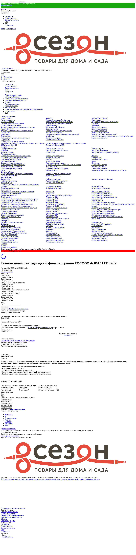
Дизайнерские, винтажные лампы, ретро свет (17, 192)
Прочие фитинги (7, 129)
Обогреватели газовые (54, 149)
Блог (6, 22)
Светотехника (10, 111)
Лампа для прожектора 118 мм (102, 213)
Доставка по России (8, 429)
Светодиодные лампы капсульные (104, 197)
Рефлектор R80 (52, 202)
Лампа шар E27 (52, 215)
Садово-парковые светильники (12, 215)
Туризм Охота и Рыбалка (10, 236)
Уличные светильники (9, 213)
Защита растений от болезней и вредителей (62, 134)
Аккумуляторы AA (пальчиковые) (13, 231)
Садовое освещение (99, 131)
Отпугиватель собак (53, 186)
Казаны (49, 159)
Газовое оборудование (9, 242)
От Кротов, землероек (54, 188)
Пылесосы (95, 163)
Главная (4, 244)
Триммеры (95, 125)
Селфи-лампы (6, 197)
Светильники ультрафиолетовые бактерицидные (19, 208)
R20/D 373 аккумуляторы (10, 229)
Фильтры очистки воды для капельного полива (18, 127)
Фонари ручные (52, 233)
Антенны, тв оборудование (101, 224)
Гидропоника (5, 140)
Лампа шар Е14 (52, 217)
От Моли (4, 186)
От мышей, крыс (97, 186)
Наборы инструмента (9, 181)
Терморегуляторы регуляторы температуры (17, 174)
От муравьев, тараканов (10, 188)
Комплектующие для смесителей (13, 165)
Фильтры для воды (98, 166)
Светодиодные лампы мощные (57, 218)
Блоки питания (96, 226)
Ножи (93, 161)
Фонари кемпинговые (54, 238)
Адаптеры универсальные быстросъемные (17, 131)
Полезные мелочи (7, 240)
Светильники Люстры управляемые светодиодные (19, 199)
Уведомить (5, 309)
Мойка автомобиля (53, 179)
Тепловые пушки (97, 149)
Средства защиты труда (55, 224)
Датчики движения (53, 175)
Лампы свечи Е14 (52, 210)
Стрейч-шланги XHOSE (55, 140)
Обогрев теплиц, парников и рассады (105, 152)
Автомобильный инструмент (56, 181)
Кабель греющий (7, 152)
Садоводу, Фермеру (12, 97)
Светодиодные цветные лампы (103, 215)
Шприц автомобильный (54, 183)
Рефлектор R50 (52, 199)
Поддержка (9, 25)
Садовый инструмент (99, 118)
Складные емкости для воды (15, 100)
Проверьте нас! (6, 5)
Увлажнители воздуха (99, 159)
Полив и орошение (8, 120)
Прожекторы (96, 218)
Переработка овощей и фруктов (58, 120)
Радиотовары (96, 222)
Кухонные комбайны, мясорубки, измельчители (63, 165)
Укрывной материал (53, 138)
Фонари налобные (53, 235)
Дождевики (50, 229)
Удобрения (50, 136)
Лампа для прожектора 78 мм (102, 211)
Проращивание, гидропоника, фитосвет (15, 138)
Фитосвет (49, 118)
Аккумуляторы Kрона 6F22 (11, 227)
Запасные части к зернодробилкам (59, 131)
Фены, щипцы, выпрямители (102, 233)
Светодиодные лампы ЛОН (11, 217)
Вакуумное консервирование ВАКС (59, 123)
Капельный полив (7, 122)
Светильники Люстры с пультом (12, 202)
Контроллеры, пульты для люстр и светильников (18, 201)
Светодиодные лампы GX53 (101, 193)
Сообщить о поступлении (18, 309)
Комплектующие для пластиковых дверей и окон (109, 170)
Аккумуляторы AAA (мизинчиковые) (14, 233)
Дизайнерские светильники (11, 193)
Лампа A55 (5, 220)
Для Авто (4, 150)
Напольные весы (97, 231)
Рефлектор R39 (52, 197)
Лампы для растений (8, 195)
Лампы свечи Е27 (52, 211)
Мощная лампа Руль (53, 220)
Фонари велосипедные (54, 242)
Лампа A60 (50, 192)
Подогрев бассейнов (8, 149)
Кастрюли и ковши (53, 158)
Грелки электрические (99, 150)
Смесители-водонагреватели (11, 163)
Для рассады (5, 136)
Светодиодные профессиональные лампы (107, 217)
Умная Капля (5, 134)
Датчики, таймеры (11, 106)
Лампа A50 (5, 218)
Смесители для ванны (9, 161)
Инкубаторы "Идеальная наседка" (104, 134)
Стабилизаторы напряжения (11, 168)
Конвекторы (50, 152)
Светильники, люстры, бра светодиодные (16, 206)
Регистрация (11, 29)
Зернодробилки (52, 129)
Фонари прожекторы (53, 236)
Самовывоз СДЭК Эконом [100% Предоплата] (18, 341)
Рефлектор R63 (52, 201)
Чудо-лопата (96, 120)
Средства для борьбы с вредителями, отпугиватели (24, 109)
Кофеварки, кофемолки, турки (57, 168)
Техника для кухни (53, 161)
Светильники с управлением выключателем (17, 204)
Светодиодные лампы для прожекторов (106, 210)
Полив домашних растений (11, 125)
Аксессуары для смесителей (11, 166)
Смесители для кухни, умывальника (14, 158)
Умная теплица (6, 118)
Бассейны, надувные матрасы (12, 222)
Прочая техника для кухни (55, 163)
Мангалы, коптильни (53, 222)
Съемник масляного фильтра (102, 179)
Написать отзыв (7, 272)
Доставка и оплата (12, 20)
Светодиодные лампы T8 (100, 208)
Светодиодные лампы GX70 (101, 195)
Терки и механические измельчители (59, 122)
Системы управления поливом (12, 123)
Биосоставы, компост (54, 132)
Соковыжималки (52, 125)
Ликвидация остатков (99, 240)
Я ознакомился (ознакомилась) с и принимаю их (33, 328)
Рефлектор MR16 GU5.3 (55, 204)
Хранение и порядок (99, 165)
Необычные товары (98, 238)
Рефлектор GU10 (52, 206)
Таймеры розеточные (9, 175)
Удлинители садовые (99, 129)
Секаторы (95, 123)
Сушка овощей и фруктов (55, 127)
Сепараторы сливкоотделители (16, 99)
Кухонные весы (52, 166)
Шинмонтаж (5, 179)
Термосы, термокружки (9, 238)
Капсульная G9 (97, 201)
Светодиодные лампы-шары (56, 213)
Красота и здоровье (98, 229)
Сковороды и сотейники (55, 156)
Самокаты (4, 224)
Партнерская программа (10, 436)
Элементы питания (8, 226)
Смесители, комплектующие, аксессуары (16, 156)
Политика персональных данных (13, 508)
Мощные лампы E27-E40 (100, 192)
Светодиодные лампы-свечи (56, 208)
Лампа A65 (50, 193)
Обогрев (8, 102)
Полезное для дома (12, 104)
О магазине (9, 16)
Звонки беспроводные (99, 236)
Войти (3, 29)
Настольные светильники (10, 210)
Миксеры (94, 156)
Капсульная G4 (97, 199)
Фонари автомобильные (55, 240)
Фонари (49, 231)
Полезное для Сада (98, 127)
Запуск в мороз (6, 183)
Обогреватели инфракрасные (57, 150)
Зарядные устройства (9, 235)
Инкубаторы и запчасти (100, 132)
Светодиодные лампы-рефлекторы (59, 195)
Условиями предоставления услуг (40, 328)
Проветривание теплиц (13, 95)
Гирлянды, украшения (9, 211)
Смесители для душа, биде (11, 159)
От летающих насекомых (100, 188)
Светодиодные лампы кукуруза (103, 202)
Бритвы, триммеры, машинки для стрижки (107, 235)
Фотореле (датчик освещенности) (58, 174)
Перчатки (49, 226)
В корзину (5, 307)
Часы (3, 170)
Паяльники (95, 227)
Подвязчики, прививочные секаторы (104, 122)
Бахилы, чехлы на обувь (55, 227)
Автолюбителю (10, 107)
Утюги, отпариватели (99, 168)
